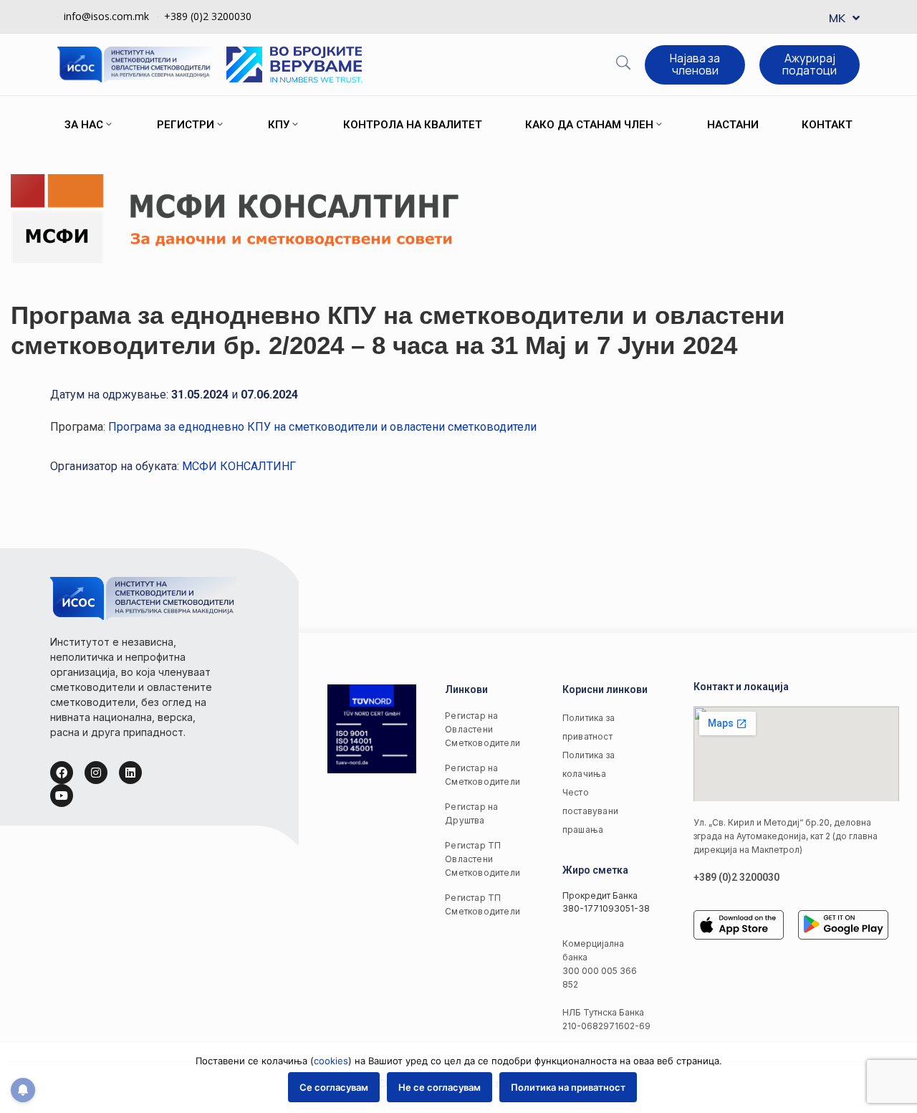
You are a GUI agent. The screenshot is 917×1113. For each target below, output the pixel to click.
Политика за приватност (588, 727)
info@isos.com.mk (106, 16)
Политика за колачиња (588, 764)
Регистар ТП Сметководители (480, 904)
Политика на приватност (568, 1087)
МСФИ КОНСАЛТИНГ (239, 466)
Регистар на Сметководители (480, 775)
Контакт (827, 124)
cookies (331, 1060)
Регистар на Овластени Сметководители (480, 729)
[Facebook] (61, 772)
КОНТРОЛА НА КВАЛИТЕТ (412, 124)
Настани (733, 124)
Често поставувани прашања (590, 811)
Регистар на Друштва (471, 813)
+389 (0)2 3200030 (207, 16)
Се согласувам (333, 1087)
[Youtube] (61, 795)
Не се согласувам (439, 1087)
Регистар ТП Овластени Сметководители (480, 859)
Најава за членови (695, 64)
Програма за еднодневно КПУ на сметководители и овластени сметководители (322, 427)
